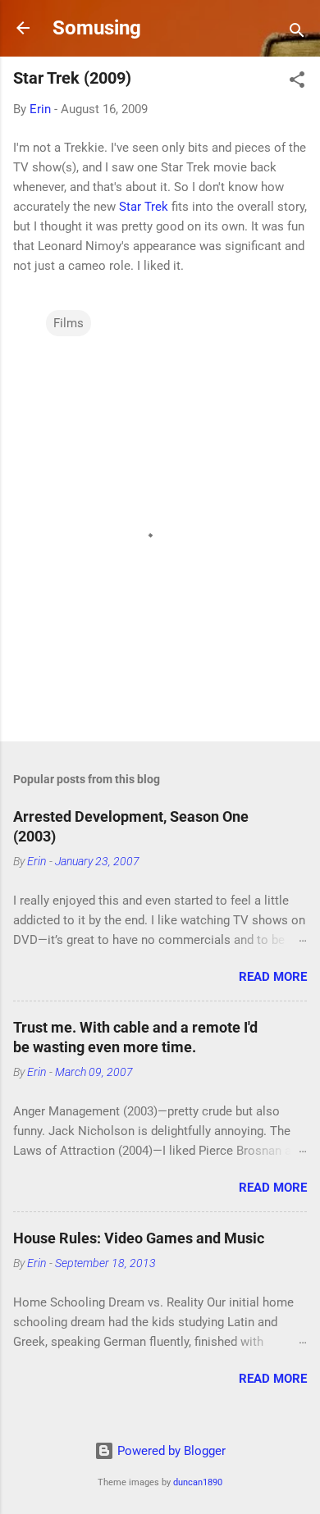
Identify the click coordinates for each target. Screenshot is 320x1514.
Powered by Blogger (170, 1450)
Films (68, 323)
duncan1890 (197, 1482)
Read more (273, 976)
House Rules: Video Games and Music (138, 1238)
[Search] (297, 33)
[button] (297, 82)
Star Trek (143, 206)
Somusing (97, 27)
